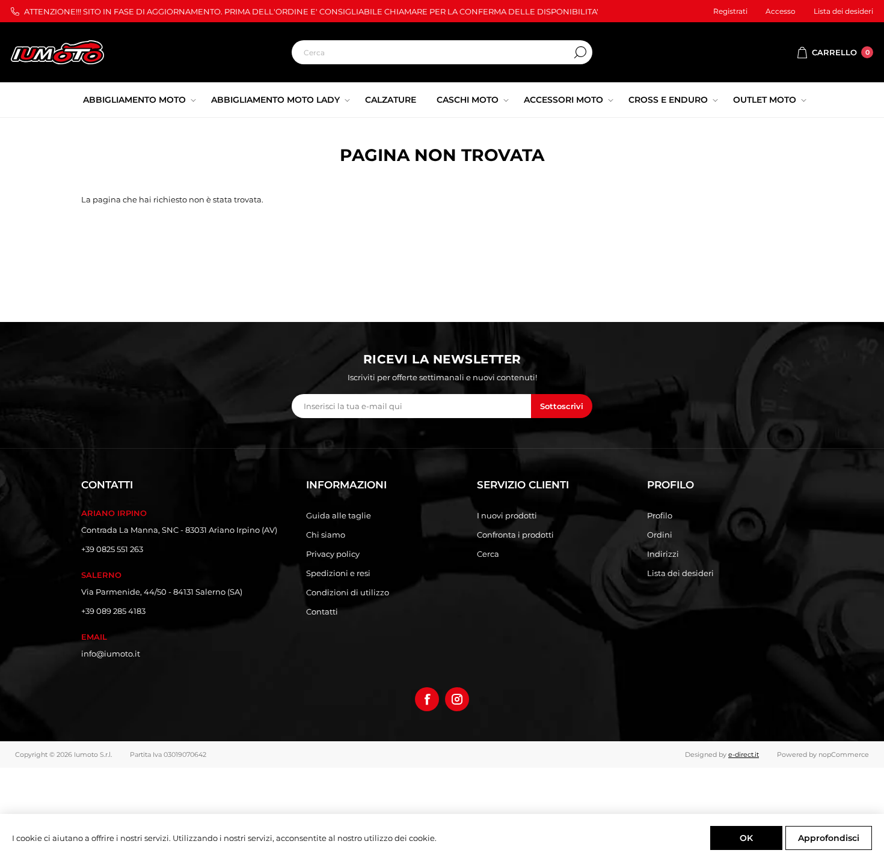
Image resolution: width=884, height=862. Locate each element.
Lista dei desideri (680, 573)
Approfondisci (828, 838)
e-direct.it (743, 754)
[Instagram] (457, 699)
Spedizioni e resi (338, 573)
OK (746, 838)
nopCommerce (843, 754)
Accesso (781, 11)
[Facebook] (427, 699)
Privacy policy (333, 554)
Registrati (730, 11)
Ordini (659, 534)
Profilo (659, 515)
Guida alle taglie (338, 515)
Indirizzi (663, 554)
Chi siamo (325, 534)
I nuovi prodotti (507, 515)
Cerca (580, 52)
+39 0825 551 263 (112, 549)
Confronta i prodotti (515, 534)
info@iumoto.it (110, 653)
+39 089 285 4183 (113, 611)
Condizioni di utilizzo (347, 592)
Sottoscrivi (561, 406)
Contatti (322, 611)
